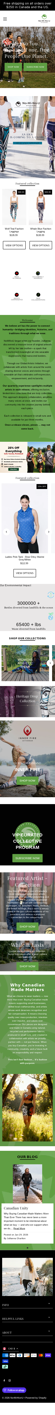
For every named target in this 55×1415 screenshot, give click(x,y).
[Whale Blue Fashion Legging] (41, 207)
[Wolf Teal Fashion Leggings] (14, 207)
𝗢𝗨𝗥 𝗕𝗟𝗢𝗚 (27, 1156)
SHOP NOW (13, 67)
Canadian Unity (16, 1208)
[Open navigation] (5, 19)
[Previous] (6, 531)
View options (14, 245)
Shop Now (27, 966)
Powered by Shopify (35, 1397)
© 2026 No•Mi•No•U (12, 1397)
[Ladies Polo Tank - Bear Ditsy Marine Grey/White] (25, 518)
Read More (19, 1228)
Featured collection (27, 183)
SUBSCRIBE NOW (35, 67)
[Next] (48, 531)
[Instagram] (10, 1381)
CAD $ (11, 1348)
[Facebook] (4, 1381)
